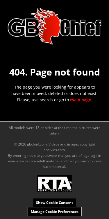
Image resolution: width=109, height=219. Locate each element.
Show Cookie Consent (54, 202)
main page (80, 100)
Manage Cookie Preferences (54, 211)
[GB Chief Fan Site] (54, 26)
